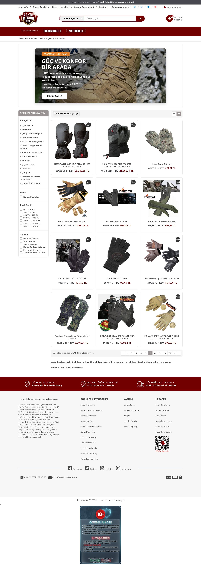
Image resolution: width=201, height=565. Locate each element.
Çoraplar (25, 172)
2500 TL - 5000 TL (32, 223)
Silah (83, 426)
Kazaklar (25, 168)
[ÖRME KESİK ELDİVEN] (117, 256)
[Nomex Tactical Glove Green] (161, 199)
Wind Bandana (29, 156)
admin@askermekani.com (64, 477)
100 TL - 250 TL (30, 212)
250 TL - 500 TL (30, 215)
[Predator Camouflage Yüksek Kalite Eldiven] (72, 313)
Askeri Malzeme (88, 405)
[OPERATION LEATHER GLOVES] (72, 256)
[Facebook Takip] (143, 7)
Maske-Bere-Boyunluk (32, 141)
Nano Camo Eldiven (161, 164)
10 (165, 353)
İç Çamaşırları (28, 164)
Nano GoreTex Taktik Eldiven (72, 221)
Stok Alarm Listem (163, 421)
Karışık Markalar (31, 197)
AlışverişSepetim (178, 18)
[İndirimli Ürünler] (52, 31)
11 (170, 353)
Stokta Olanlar (30, 244)
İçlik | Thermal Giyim (31, 133)
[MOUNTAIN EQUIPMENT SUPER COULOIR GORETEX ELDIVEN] (117, 141)
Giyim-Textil (27, 125)
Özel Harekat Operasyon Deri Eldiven (162, 279)
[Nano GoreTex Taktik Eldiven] (72, 199)
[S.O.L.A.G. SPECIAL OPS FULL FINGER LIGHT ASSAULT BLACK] (117, 313)
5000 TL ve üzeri (31, 226)
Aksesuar (90, 426)
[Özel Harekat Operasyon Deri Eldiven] (161, 256)
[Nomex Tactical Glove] (117, 199)
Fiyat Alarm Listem (163, 432)
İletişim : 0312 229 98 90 (34, 477)
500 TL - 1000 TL (31, 218)
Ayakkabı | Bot (87, 421)
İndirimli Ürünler (31, 239)
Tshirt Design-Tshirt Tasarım (31, 147)
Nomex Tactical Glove (116, 221)
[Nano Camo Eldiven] (161, 141)
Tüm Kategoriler (28, 30)
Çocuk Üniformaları (31, 183)
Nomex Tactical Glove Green (161, 221)
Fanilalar (25, 160)
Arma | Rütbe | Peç (89, 453)
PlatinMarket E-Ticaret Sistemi (92, 500)
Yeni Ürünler (29, 241)
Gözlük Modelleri (88, 443)
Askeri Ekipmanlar (88, 416)
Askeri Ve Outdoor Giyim (91, 410)
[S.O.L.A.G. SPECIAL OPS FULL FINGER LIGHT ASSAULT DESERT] (161, 313)
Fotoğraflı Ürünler (31, 250)
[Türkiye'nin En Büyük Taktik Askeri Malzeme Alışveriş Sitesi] (28, 24)
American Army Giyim (32, 152)
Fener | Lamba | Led (89, 459)
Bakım (98, 426)
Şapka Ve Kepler (29, 137)
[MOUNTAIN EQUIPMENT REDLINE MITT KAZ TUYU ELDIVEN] (72, 141)
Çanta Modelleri (88, 432)
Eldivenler (26, 129)
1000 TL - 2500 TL (31, 220)
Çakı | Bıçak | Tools (89, 448)
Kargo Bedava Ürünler (34, 247)
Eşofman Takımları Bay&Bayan (30, 178)
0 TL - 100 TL (29, 209)
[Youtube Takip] (157, 7)
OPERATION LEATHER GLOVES (72, 279)
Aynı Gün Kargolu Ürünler (35, 253)
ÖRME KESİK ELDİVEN (117, 279)
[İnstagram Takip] (136, 7)
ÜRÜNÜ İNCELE (54, 96)
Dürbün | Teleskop (89, 437)
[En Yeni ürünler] (76, 31)
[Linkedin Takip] (150, 7)
